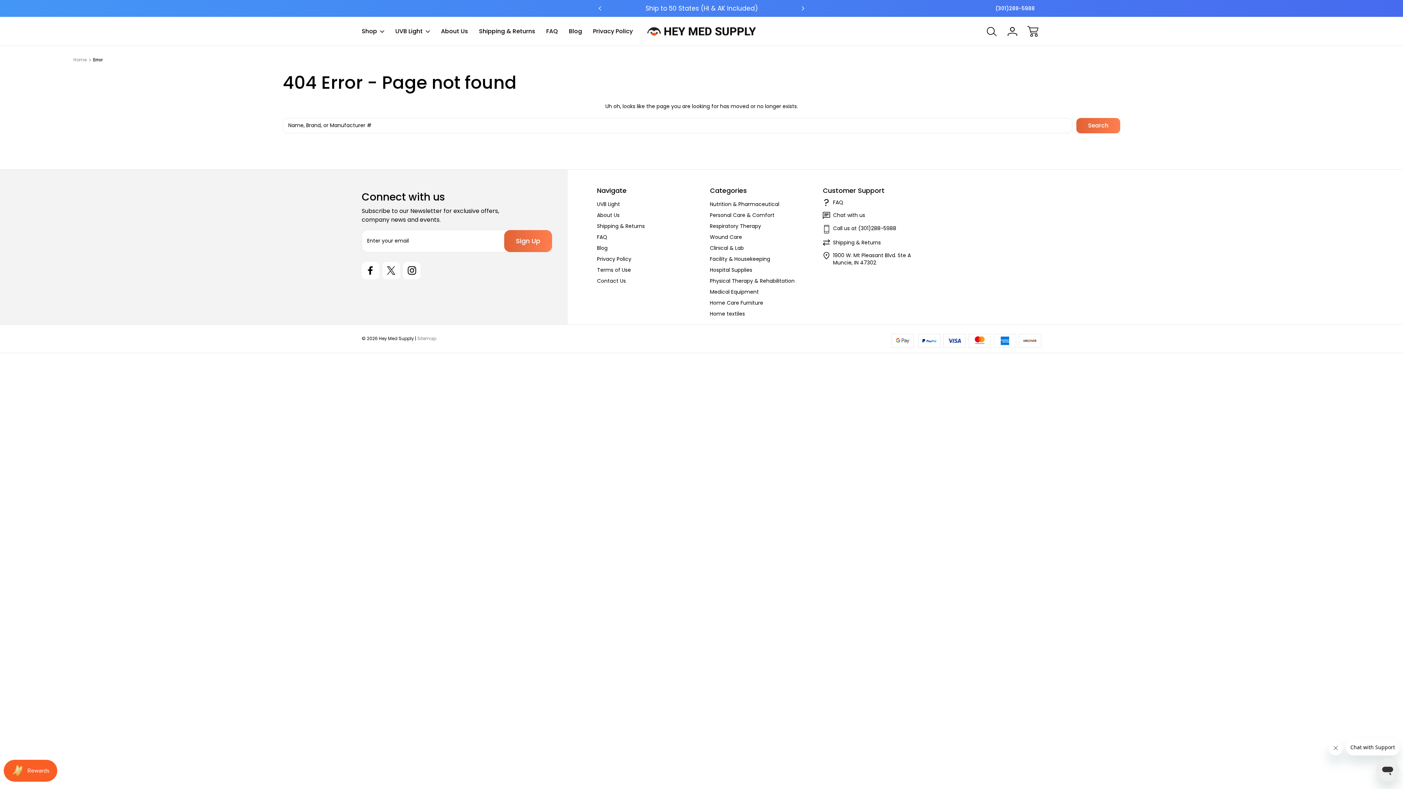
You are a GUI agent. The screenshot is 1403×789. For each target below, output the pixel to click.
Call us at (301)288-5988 (864, 228)
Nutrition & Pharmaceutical (744, 204)
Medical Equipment (734, 292)
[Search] (992, 31)
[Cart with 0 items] (1032, 31)
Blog (575, 31)
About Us (454, 31)
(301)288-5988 (1015, 8)
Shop (369, 31)
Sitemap (426, 338)
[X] (391, 270)
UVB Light (409, 31)
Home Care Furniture (736, 302)
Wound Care (726, 237)
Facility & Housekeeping (740, 259)
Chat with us (849, 215)
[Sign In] (1012, 31)
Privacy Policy (613, 31)
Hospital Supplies (731, 270)
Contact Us (611, 281)
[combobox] (677, 125)
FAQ (552, 31)
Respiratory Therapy (735, 226)
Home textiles (727, 313)
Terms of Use (614, 270)
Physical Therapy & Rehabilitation (752, 281)
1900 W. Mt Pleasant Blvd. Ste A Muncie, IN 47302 (872, 259)
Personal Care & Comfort (742, 215)
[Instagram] (412, 270)
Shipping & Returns (507, 31)
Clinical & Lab (727, 248)
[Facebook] (370, 270)
